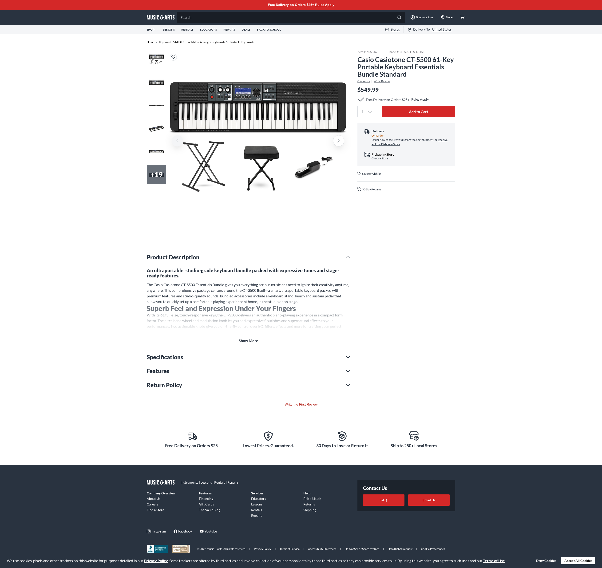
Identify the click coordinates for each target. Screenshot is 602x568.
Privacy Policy (156, 560)
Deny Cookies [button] (546, 561)
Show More (248, 340)
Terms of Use (494, 560)
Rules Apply (324, 5)
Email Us (429, 500)
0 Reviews (363, 81)
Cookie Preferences (433, 549)
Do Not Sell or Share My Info (362, 549)
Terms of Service (290, 549)
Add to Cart (418, 111)
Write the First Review (301, 404)
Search (186, 17)
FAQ (383, 500)
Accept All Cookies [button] (578, 561)
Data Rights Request (400, 549)
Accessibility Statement (322, 549)
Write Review (382, 81)
